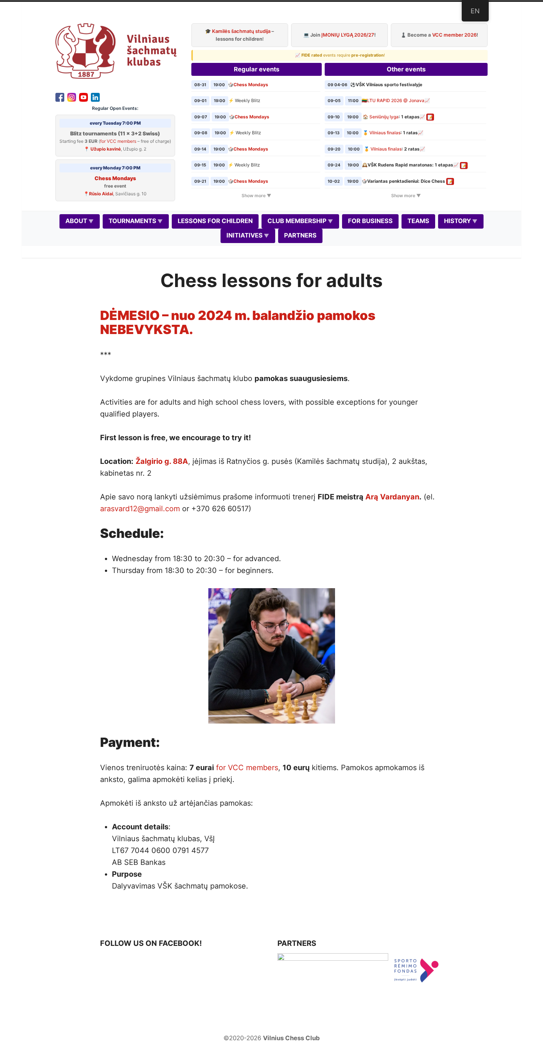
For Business (370, 221)
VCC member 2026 (454, 35)
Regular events (256, 69)
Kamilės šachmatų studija (241, 31)
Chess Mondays (115, 178)
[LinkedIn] (95, 96)
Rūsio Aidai (101, 193)
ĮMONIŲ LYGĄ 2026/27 (347, 35)
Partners (300, 235)
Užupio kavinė (105, 149)
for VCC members (118, 141)
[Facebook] (59, 96)
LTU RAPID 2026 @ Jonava (395, 100)
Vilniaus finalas (384, 132)
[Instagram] (71, 96)
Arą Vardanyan (392, 496)
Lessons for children (215, 221)
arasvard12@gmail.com (140, 508)
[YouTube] (83, 96)
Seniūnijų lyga (384, 116)
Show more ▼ (256, 195)
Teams (418, 221)
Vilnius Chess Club (291, 1038)
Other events (406, 69)
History (457, 221)
